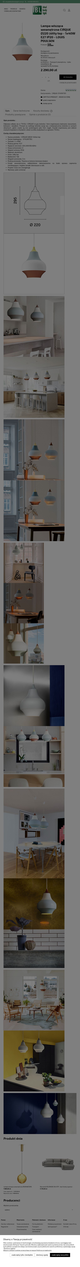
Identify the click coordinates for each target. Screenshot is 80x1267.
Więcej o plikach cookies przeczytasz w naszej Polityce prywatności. (27, 1250)
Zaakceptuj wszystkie (60, 1255)
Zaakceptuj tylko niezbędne (22, 1255)
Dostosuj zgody (42, 1255)
